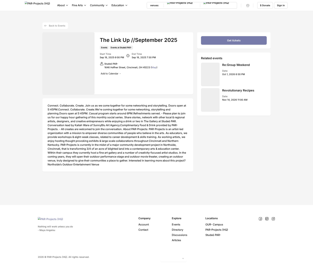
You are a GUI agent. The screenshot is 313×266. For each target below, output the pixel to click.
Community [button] (97, 5)
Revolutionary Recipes (238, 90)
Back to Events (57, 25)
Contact (143, 229)
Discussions (179, 235)
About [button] (61, 5)
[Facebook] (260, 219)
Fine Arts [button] (77, 5)
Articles (176, 240)
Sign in (281, 5)
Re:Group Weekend (236, 65)
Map (154, 67)
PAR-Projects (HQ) (216, 229)
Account (143, 224)
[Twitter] (267, 219)
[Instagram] (273, 219)
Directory (177, 229)
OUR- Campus (214, 224)
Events (104, 48)
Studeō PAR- (213, 235)
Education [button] (118, 5)
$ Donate (265, 5)
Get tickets (234, 40)
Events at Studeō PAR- (121, 48)
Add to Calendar (109, 73)
